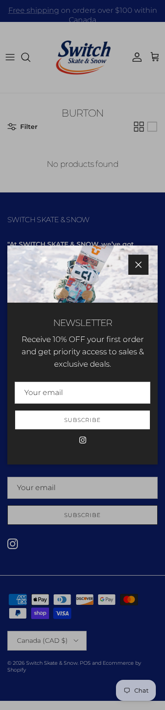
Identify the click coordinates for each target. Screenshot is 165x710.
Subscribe (82, 419)
